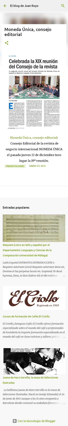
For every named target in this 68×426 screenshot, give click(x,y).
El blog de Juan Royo (24, 5)
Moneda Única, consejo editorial (33, 137)
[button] (6, 43)
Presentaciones (15, 166)
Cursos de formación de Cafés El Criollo (26, 316)
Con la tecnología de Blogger (36, 421)
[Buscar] (63, 5)
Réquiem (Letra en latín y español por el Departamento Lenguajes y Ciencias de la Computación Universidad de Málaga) (27, 250)
